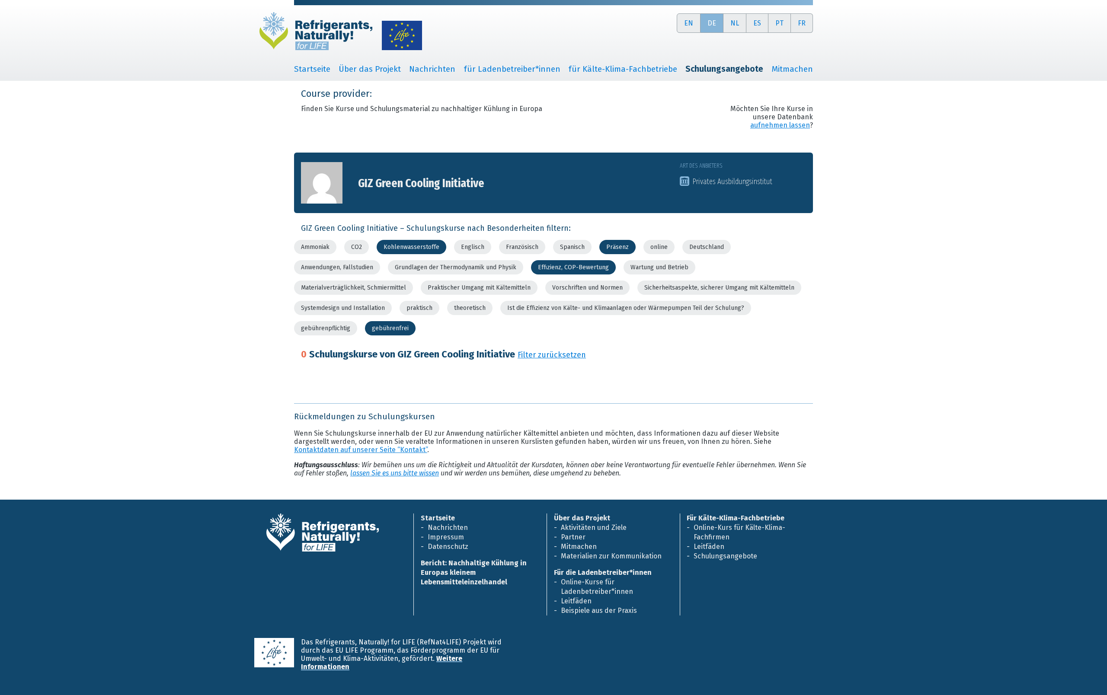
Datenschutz (448, 546)
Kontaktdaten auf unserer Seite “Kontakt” (360, 450)
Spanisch (572, 247)
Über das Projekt (370, 69)
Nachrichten (432, 69)
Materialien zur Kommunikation (611, 556)
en (688, 23)
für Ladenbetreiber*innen (512, 69)
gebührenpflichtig (325, 328)
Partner (573, 537)
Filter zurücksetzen (552, 355)
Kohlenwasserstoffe (411, 247)
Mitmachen (792, 69)
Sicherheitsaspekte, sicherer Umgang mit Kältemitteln (719, 287)
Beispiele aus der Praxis (599, 610)
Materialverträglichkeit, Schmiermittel (353, 287)
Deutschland (706, 247)
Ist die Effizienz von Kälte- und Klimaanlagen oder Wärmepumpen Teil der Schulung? (625, 308)
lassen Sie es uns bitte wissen (394, 473)
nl (734, 23)
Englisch (472, 247)
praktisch (419, 308)
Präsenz (617, 247)
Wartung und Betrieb (659, 267)
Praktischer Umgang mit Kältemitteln (479, 287)
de (711, 23)
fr (802, 23)
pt (779, 23)
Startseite (312, 69)
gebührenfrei (390, 328)
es (757, 23)
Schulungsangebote (725, 556)
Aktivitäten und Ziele (594, 527)
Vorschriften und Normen (587, 287)
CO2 (356, 247)
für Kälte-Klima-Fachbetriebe (622, 69)
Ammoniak (315, 247)
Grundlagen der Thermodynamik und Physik (455, 267)
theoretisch (470, 308)
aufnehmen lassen (780, 125)
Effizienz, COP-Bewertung (573, 267)
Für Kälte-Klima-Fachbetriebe (735, 518)
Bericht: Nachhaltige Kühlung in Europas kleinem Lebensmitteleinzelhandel (474, 572)
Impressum (446, 537)
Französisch (522, 247)
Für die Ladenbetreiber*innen (603, 572)
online (659, 247)
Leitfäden (576, 601)
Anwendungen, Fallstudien (337, 267)
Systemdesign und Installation (343, 308)
